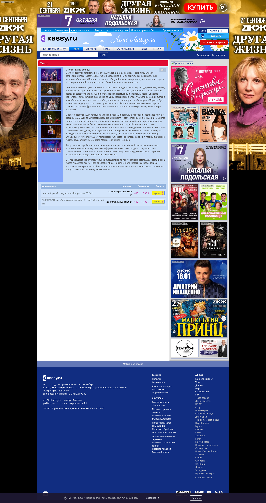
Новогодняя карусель (206, 445)
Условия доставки (161, 418)
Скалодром (201, 448)
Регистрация (218, 55)
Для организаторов (81, 30)
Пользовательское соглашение (161, 424)
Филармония (125, 49)
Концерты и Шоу (54, 49)
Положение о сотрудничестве (160, 391)
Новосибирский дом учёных (56, 193)
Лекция (199, 467)
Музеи (198, 426)
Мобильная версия (133, 363)
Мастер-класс (202, 441)
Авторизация (204, 55)
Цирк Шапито (202, 423)
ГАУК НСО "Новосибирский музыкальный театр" (67, 200)
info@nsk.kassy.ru (52, 400)
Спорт (198, 407)
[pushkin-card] (182, 62)
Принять (196, 498)
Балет (198, 438)
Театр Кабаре (202, 397)
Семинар (200, 463)
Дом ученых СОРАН (82, 193)
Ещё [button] (156, 49)
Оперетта (200, 460)
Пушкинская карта (205, 473)
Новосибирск (215, 30)
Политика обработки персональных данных (164, 431)
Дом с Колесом (203, 400)
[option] (133, 20)
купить (157, 193)
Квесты (199, 429)
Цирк (106, 49)
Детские (91, 49)
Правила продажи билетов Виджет (161, 450)
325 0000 (216, 35)
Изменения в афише (214, 42)
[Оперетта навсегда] (51, 75)
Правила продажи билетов (145, 30)
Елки (144, 49)
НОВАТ (198, 404)
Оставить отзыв (203, 477)
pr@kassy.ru (49, 403)
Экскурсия (200, 470)
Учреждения (121, 30)
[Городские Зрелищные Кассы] (58, 39)
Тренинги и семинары (207, 419)
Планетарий (201, 410)
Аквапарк (200, 435)
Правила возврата (172, 30)
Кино (198, 432)
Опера (198, 457)
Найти (103, 54)
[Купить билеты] (52, 377)
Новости (47, 30)
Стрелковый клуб (204, 413)
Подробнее (150, 497)
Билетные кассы (103, 30)
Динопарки (201, 416)
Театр (76, 49)
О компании (61, 30)
